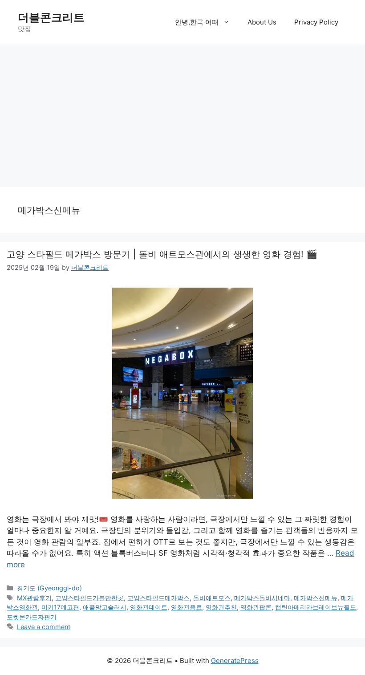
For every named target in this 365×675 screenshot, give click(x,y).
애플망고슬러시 (104, 607)
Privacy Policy (316, 22)
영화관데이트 (148, 607)
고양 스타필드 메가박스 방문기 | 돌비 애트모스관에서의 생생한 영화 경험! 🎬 (162, 254)
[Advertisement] (182, 111)
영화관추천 (221, 607)
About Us (261, 22)
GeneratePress (235, 660)
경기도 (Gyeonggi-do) (49, 588)
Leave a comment (43, 626)
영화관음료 (186, 607)
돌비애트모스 (212, 598)
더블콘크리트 (51, 17)
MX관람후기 (34, 598)
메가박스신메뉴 (315, 598)
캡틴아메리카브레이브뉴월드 (315, 607)
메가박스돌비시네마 (262, 598)
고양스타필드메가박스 (158, 598)
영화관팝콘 (256, 607)
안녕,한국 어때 (197, 22)
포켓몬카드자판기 (32, 617)
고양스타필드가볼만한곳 (89, 598)
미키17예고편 (60, 607)
